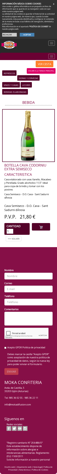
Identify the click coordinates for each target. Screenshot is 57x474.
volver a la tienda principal (41, 71)
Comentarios (11, 309)
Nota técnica (24, 469)
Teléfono (9, 296)
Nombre (9, 270)
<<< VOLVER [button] (13, 238)
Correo (8, 283)
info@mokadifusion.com (17, 404)
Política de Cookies (40, 469)
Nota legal (37, 467)
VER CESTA (44, 64)
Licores (26, 85)
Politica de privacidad (33, 347)
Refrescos (9, 73)
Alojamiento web (24, 467)
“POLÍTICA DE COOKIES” (38, 26)
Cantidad (14, 226)
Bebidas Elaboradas (15, 92)
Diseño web (10, 467)
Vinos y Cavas (11, 85)
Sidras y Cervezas (28, 78)
